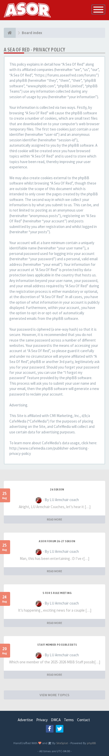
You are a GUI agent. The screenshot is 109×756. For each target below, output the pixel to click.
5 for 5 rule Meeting (57, 593)
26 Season (57, 489)
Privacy (42, 719)
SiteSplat (62, 743)
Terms (69, 719)
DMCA (56, 719)
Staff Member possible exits (57, 644)
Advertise (25, 719)
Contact (83, 719)
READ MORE (54, 519)
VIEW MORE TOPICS (54, 695)
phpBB (91, 743)
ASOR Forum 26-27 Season (57, 541)
